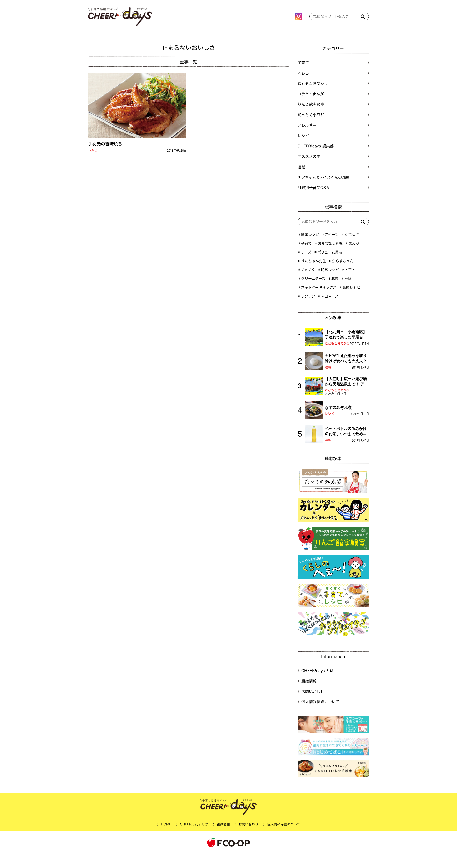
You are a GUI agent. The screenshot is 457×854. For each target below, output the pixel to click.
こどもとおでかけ (337, 343)
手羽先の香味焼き (105, 144)
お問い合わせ (312, 691)
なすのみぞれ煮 (338, 407)
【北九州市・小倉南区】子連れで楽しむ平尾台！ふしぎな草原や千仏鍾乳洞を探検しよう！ (346, 335)
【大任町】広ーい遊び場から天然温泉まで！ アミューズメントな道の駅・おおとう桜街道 (346, 382)
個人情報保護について (320, 702)
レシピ (92, 150)
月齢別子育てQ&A (313, 188)
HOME (166, 824)
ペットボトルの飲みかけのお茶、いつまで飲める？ (346, 432)
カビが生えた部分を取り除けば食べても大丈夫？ (346, 358)
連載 (301, 167)
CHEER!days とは (317, 671)
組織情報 (309, 681)
